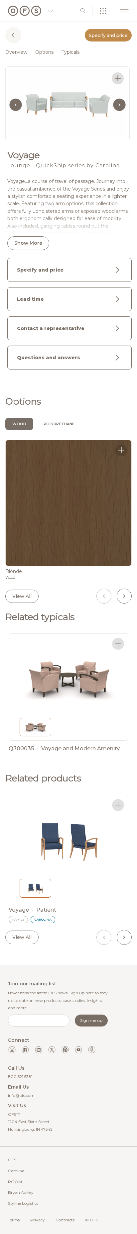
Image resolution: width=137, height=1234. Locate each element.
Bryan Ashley (21, 1192)
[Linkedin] (39, 1050)
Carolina (16, 1170)
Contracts (65, 1219)
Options (44, 52)
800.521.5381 (20, 1076)
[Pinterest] (65, 1050)
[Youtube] (78, 1050)
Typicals (70, 52)
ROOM (15, 1181)
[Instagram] (12, 1050)
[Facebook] (25, 1050)
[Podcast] (92, 1050)
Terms (14, 1219)
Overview (16, 52)
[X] (52, 1050)
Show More (28, 243)
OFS (12, 1159)
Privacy (37, 1219)
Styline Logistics (23, 1203)
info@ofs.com (21, 1095)
